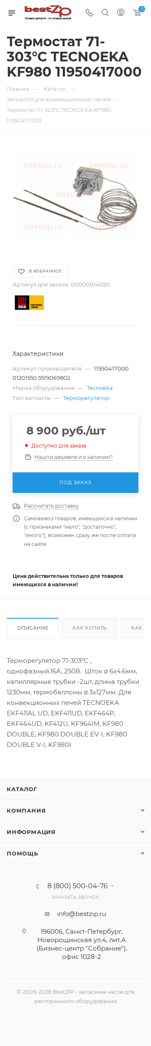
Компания (26, 810)
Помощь (22, 853)
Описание (32, 628)
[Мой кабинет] (121, 13)
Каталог (22, 789)
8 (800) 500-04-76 (77, 886)
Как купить (90, 628)
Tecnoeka (100, 387)
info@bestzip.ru (81, 914)
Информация (31, 832)
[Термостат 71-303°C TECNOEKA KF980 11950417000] (75, 194)
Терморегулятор (86, 398)
